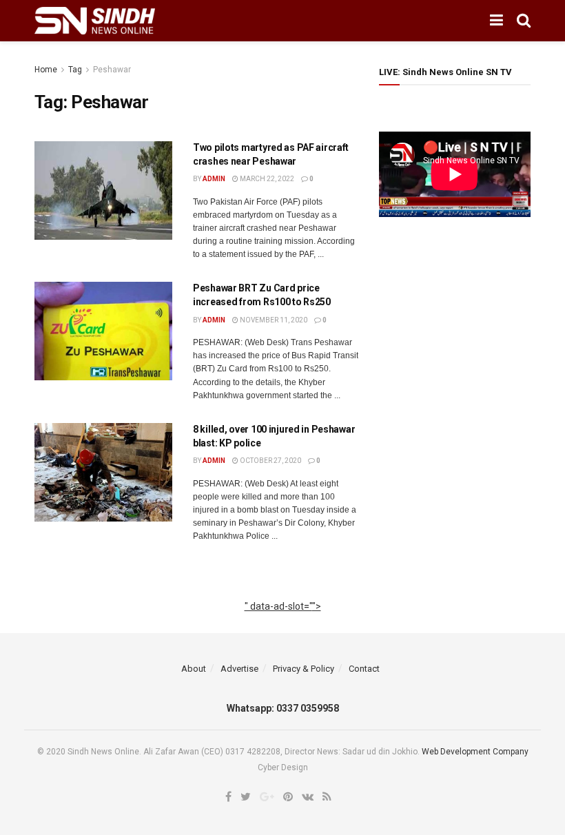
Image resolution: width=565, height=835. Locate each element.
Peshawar (112, 69)
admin (214, 179)
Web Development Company (475, 751)
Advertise (239, 668)
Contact (364, 668)
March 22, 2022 (266, 179)
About (193, 668)
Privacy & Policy (303, 668)
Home (45, 69)
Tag (75, 69)
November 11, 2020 (272, 320)
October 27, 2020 (269, 460)
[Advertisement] (283, 621)
